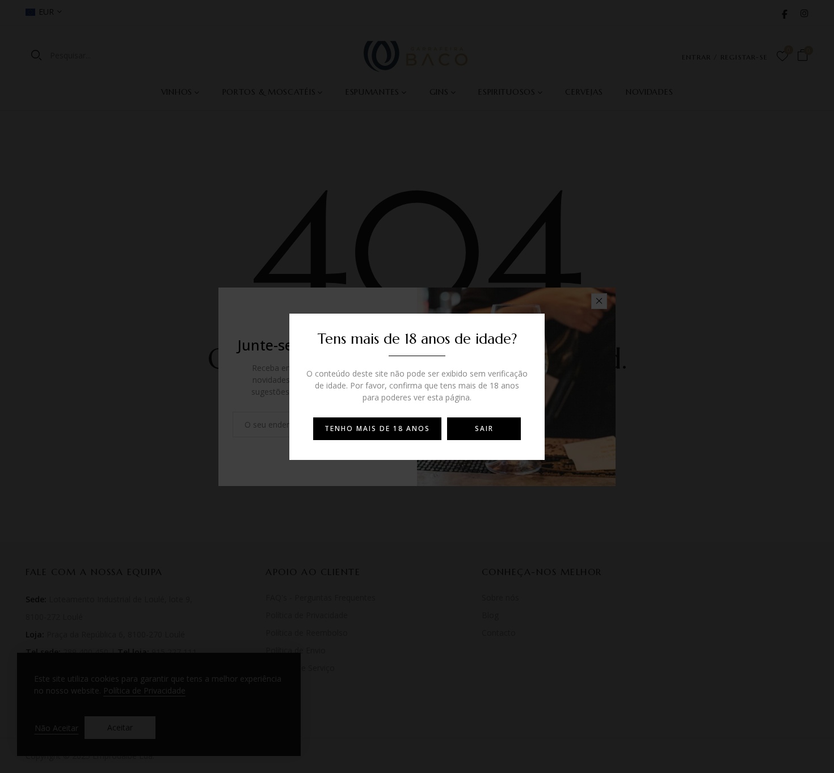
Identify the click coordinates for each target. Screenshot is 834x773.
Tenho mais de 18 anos (377, 428)
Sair (484, 428)
